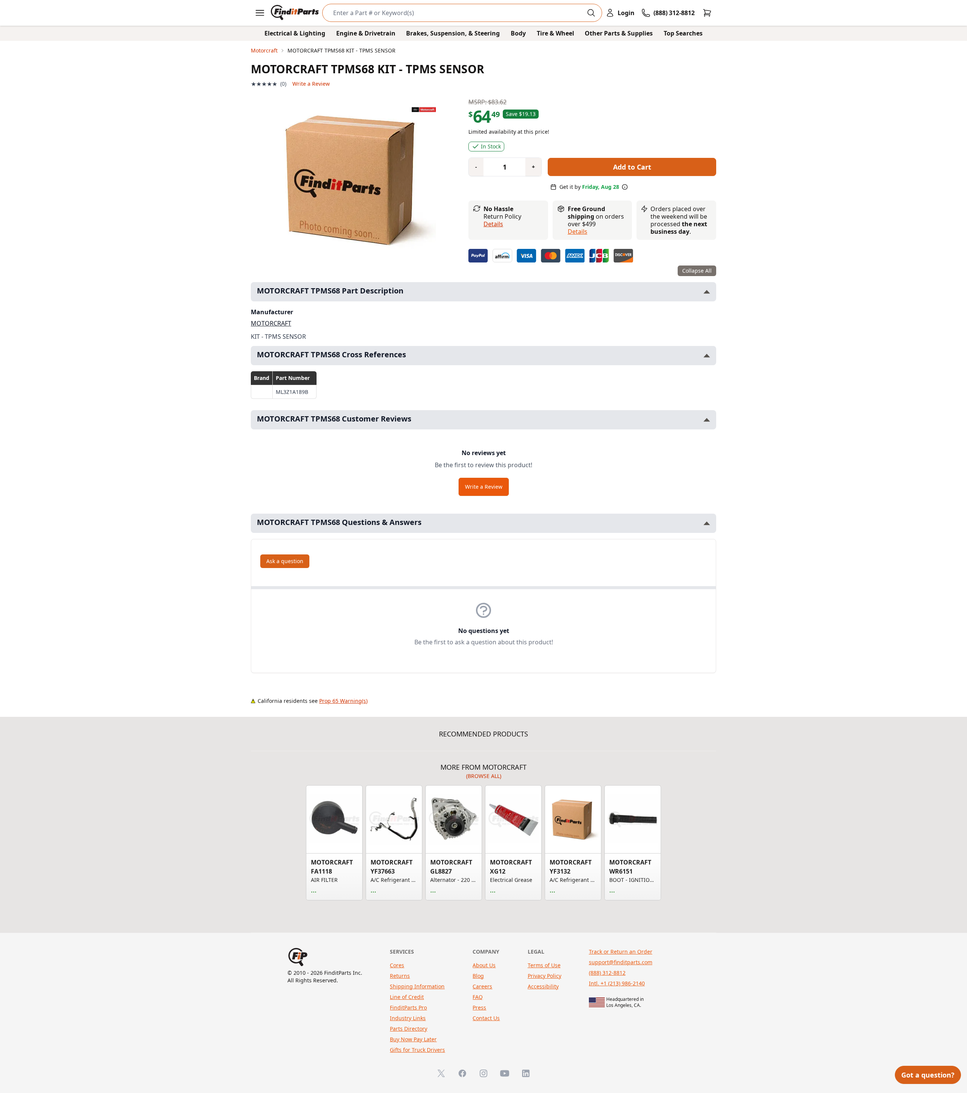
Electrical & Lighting (294, 33)
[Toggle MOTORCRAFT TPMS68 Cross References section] (706, 356)
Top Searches (683, 33)
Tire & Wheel (555, 33)
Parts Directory (408, 1028)
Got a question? (928, 1074)
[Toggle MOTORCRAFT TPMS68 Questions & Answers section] (706, 523)
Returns (400, 975)
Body (518, 33)
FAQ (478, 996)
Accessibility (543, 986)
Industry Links (408, 1018)
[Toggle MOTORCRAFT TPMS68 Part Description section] (706, 292)
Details (493, 224)
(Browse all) (483, 776)
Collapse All (697, 270)
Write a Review (311, 83)
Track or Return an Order (620, 951)
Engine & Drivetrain (365, 33)
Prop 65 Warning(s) (343, 700)
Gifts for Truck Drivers (417, 1049)
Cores (397, 965)
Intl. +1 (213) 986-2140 (617, 983)
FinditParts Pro (408, 1007)
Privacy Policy (544, 975)
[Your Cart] (707, 13)
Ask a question (284, 561)
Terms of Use (544, 965)
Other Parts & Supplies (619, 33)
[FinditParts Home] (295, 12)
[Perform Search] (591, 12)
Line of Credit (407, 996)
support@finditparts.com (620, 962)
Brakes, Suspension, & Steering (453, 33)
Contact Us (486, 1018)
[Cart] (707, 13)
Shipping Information (417, 986)
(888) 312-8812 (607, 972)
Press (479, 1007)
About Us (484, 965)
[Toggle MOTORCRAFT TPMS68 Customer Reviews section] (706, 420)
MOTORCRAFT (271, 323)
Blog (478, 975)
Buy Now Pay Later (413, 1039)
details (577, 231)
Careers (482, 986)
